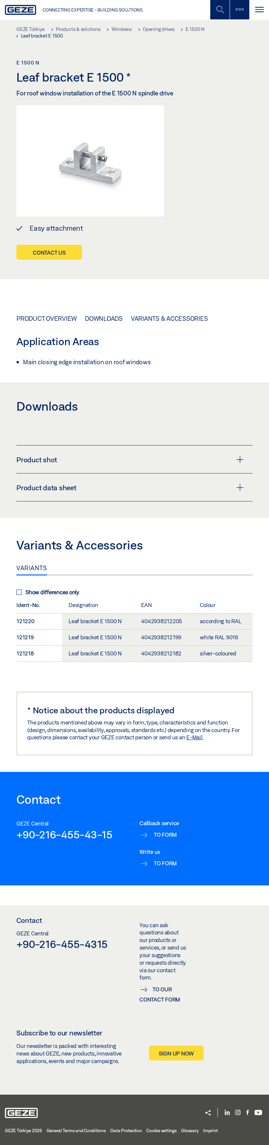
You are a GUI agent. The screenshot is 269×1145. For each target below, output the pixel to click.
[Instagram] (238, 1113)
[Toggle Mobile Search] (220, 9)
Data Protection (126, 1130)
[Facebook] (247, 1113)
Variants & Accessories (169, 318)
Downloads (104, 318)
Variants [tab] (31, 568)
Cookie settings (161, 1130)
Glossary (189, 1130)
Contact (29, 920)
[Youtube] (258, 1113)
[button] (208, 1113)
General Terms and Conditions (76, 1130)
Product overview (46, 318)
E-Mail (194, 737)
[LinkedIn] (227, 1113)
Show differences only (52, 592)
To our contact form (159, 994)
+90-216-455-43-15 (64, 834)
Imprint (210, 1130)
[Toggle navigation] (259, 9)
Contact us (49, 252)
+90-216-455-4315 (62, 944)
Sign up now (176, 1053)
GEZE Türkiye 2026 (23, 1130)
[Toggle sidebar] (239, 9)
